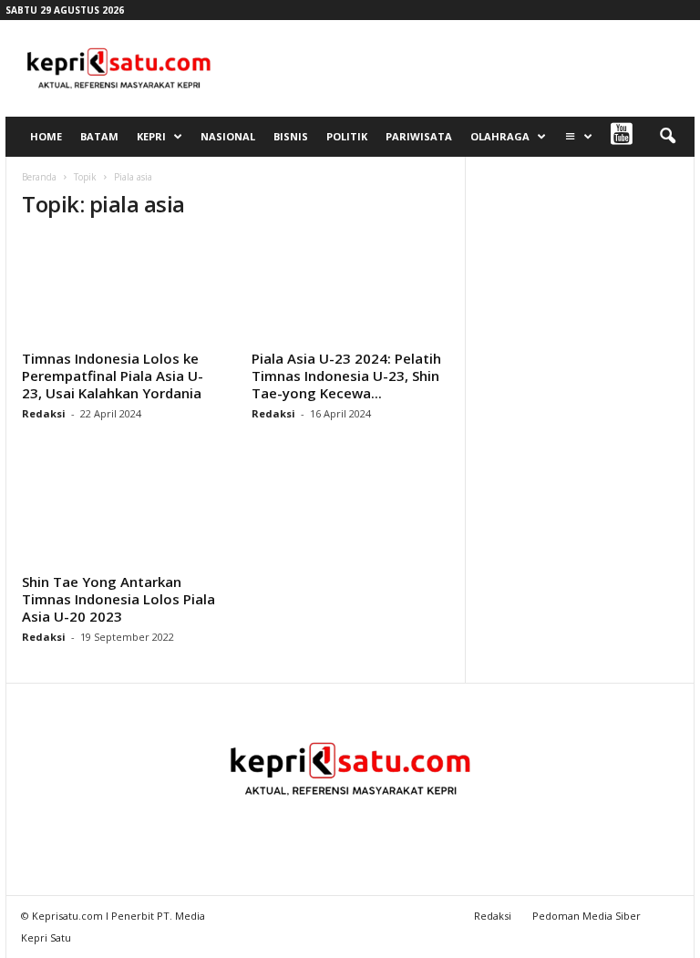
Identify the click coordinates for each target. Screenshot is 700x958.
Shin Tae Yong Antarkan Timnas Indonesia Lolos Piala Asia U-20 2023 (118, 598)
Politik (346, 136)
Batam (99, 136)
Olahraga (500, 136)
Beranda (39, 176)
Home (46, 136)
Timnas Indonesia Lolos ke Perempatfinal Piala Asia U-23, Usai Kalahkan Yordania (112, 375)
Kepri (151, 136)
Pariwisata (419, 136)
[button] (667, 137)
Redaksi (44, 413)
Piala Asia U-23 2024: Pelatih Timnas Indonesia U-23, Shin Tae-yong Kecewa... (346, 375)
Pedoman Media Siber (586, 915)
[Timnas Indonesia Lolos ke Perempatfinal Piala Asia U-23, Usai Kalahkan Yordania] (121, 290)
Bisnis (290, 136)
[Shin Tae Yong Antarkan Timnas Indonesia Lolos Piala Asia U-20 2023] (121, 512)
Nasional (228, 136)
